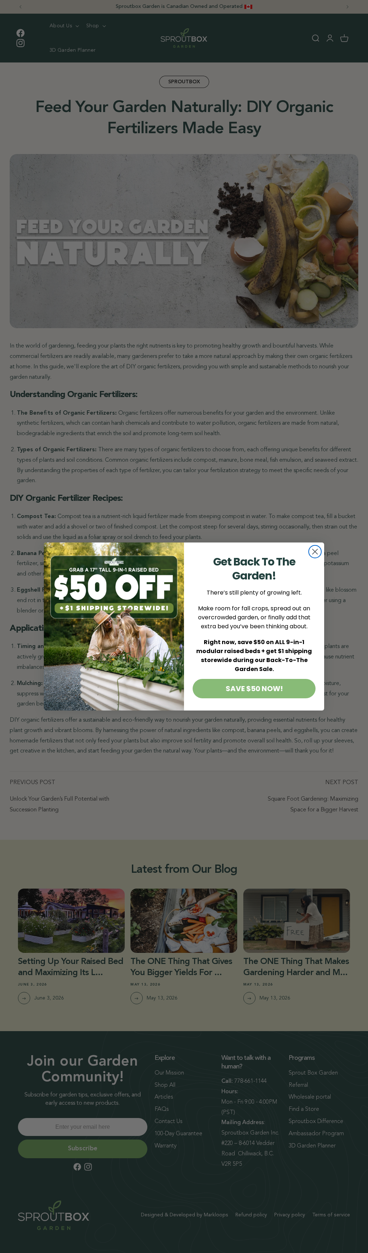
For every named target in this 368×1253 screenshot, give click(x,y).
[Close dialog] (315, 551)
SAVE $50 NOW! (254, 689)
